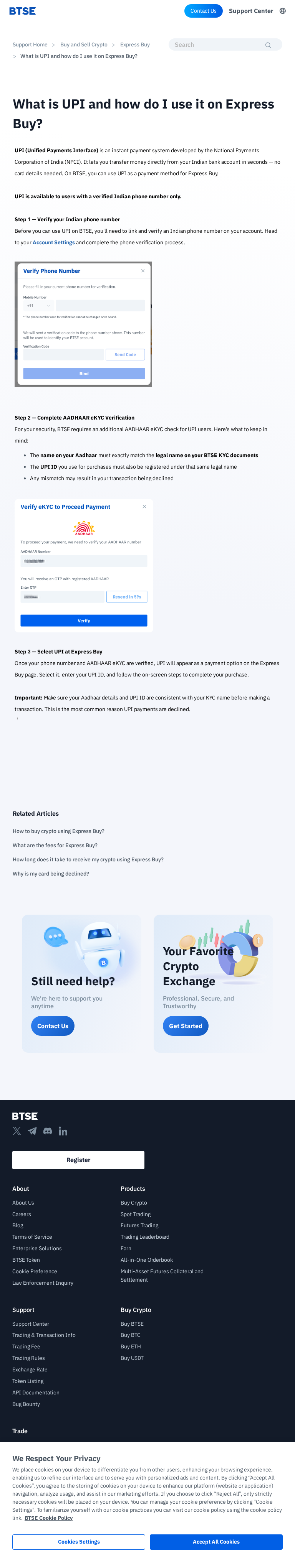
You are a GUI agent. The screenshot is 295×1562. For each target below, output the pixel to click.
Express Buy (134, 44)
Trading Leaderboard (145, 1236)
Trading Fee (26, 1346)
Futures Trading (139, 1225)
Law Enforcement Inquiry (42, 1282)
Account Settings (54, 242)
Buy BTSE (132, 1323)
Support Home (30, 44)
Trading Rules (28, 1358)
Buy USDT (132, 1358)
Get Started (185, 1026)
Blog (17, 1225)
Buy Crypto (134, 1202)
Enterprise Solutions (37, 1248)
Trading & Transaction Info (44, 1335)
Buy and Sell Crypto (84, 44)
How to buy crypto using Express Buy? (58, 831)
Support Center (251, 11)
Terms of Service (32, 1236)
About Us (23, 1202)
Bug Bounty (26, 1404)
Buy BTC (131, 1335)
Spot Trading (136, 1214)
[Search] (268, 45)
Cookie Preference (34, 1271)
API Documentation (36, 1392)
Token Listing (27, 1381)
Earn (126, 1248)
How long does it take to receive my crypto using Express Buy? (88, 859)
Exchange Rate (30, 1369)
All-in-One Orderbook (147, 1259)
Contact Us (204, 10)
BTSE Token (26, 1259)
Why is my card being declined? (51, 873)
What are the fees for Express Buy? (55, 845)
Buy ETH (131, 1346)
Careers (21, 1214)
